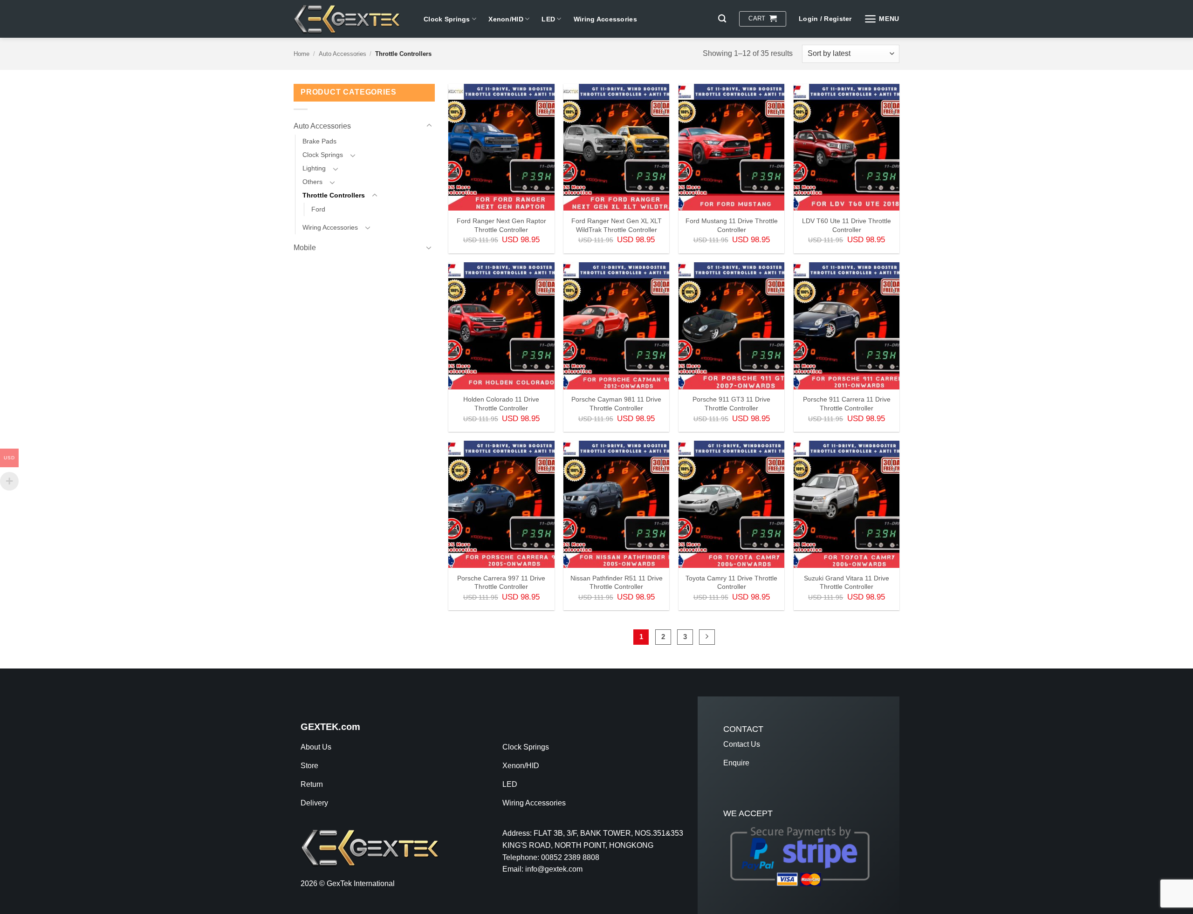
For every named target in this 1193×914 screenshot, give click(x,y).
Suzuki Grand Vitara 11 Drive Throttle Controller (846, 582)
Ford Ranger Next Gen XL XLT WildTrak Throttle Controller (616, 225)
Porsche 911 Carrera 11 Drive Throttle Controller (847, 404)
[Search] (722, 18)
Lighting (314, 168)
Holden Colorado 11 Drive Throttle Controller (501, 404)
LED (548, 19)
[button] (762, 19)
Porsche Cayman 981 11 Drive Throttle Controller (616, 404)
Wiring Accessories (605, 19)
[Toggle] (429, 125)
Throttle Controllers (333, 195)
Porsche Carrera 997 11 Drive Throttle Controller (501, 582)
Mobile (305, 248)
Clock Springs (447, 19)
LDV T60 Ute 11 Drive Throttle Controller (846, 225)
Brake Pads (319, 141)
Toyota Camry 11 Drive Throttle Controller (731, 582)
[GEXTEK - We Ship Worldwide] (352, 19)
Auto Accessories (342, 53)
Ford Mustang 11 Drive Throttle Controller (732, 225)
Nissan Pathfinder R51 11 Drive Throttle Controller (616, 582)
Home (301, 53)
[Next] (707, 637)
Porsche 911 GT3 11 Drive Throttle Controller (731, 404)
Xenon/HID (505, 19)
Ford (318, 209)
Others (312, 181)
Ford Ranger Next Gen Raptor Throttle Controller (501, 225)
